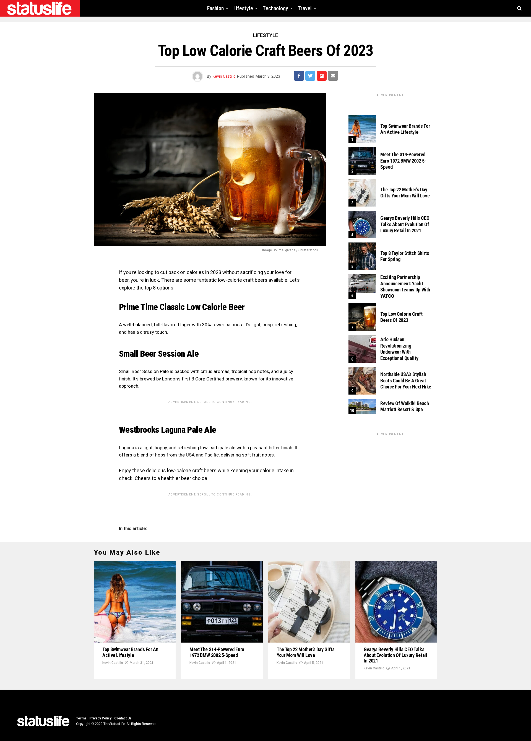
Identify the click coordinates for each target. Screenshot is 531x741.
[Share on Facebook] (299, 76)
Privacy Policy (100, 718)
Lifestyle (243, 8)
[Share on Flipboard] (322, 76)
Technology (275, 8)
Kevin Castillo (224, 76)
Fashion (215, 8)
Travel (305, 8)
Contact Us (123, 718)
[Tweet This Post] (310, 76)
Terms (81, 718)
